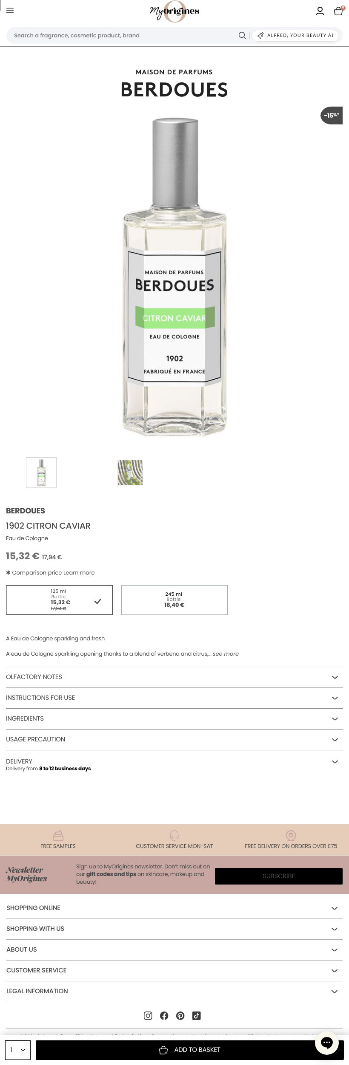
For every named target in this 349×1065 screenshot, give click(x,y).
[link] (320, 12)
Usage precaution (35, 739)
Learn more (79, 573)
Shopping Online (33, 908)
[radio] (59, 600)
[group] (174, 274)
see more (226, 654)
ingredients (25, 718)
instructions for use (40, 697)
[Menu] (11, 11)
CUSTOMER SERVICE (36, 970)
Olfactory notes (34, 677)
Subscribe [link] (279, 876)
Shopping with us (35, 928)
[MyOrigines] (174, 11)
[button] (327, 1043)
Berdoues (25, 511)
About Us (21, 949)
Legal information (37, 991)
